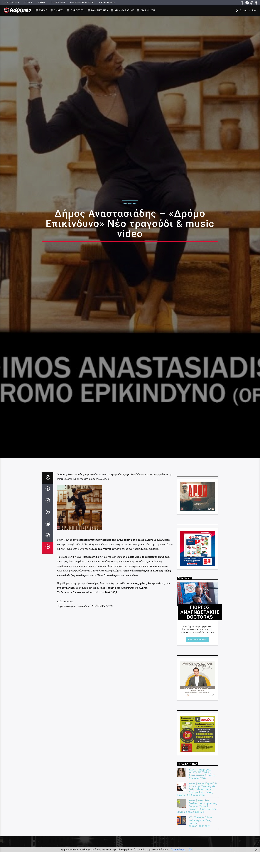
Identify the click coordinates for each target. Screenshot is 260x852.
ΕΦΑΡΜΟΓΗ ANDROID (82, 2)
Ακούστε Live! (248, 10)
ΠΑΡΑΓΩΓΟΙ (77, 10)
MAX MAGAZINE (124, 10)
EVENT (43, 10)
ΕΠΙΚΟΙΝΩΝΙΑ (108, 2)
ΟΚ (190, 849)
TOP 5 (28, 2)
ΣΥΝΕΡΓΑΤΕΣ (58, 2)
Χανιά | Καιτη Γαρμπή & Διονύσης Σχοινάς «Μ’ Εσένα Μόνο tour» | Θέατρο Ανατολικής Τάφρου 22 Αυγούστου (197, 832)
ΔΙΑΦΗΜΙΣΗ (148, 10)
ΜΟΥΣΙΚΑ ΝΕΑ (99, 10)
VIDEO (41, 2)
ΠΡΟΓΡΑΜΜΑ (12, 2)
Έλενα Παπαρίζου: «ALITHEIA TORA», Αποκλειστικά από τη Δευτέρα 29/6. (202, 816)
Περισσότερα (178, 849)
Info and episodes (197, 682)
